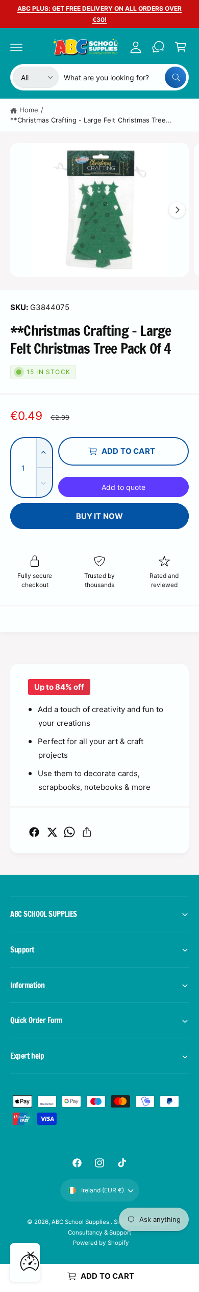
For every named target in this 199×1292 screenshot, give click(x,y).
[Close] (30, 1255)
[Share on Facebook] (34, 832)
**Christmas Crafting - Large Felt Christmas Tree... (91, 120)
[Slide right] (177, 210)
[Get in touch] (158, 47)
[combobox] (125, 77)
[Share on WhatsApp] (69, 832)
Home (28, 110)
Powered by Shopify (100, 1242)
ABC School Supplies (81, 1221)
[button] (16, 47)
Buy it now (99, 516)
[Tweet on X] (52, 832)
